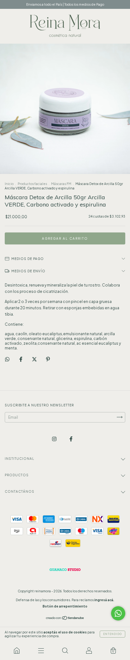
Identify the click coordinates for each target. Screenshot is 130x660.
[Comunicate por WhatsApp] (118, 613)
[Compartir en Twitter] (35, 359)
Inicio (9, 184)
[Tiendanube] (65, 618)
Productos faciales (32, 184)
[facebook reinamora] (71, 438)
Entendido (112, 634)
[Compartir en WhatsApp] (7, 359)
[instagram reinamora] (55, 438)
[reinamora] (17, 650)
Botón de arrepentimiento (65, 606)
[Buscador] (65, 650)
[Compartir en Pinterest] (47, 359)
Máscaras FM (61, 184)
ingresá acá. (104, 600)
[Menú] (41, 650)
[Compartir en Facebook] (21, 359)
